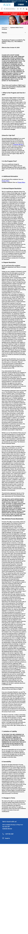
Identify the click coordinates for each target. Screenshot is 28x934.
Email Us (7, 838)
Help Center (4, 27)
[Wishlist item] (20, 9)
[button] (20, 9)
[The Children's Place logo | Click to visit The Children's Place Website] (7, 4)
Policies (4, 33)
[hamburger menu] (2, 8)
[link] (18, 9)
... (9, 27)
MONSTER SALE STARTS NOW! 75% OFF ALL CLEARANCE (14, 13)
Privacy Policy (5, 181)
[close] (26, 1)
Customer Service (18, 144)
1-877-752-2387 (9, 834)
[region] (14, 1)
